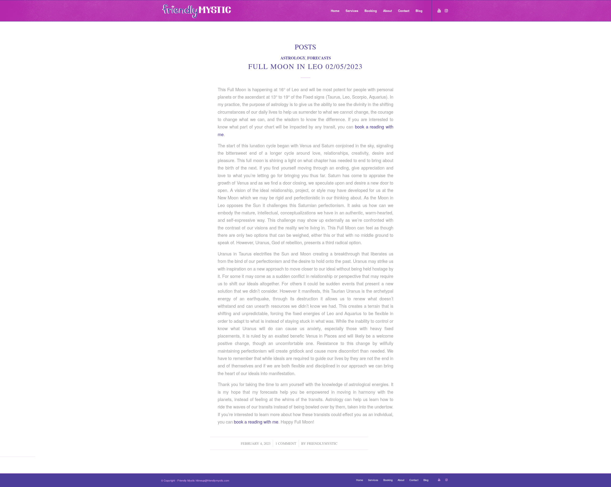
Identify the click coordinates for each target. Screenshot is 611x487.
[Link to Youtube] (439, 10)
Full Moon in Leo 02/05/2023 (305, 66)
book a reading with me (256, 421)
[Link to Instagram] (446, 10)
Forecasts (319, 58)
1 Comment (285, 443)
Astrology (292, 58)
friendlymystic (322, 443)
